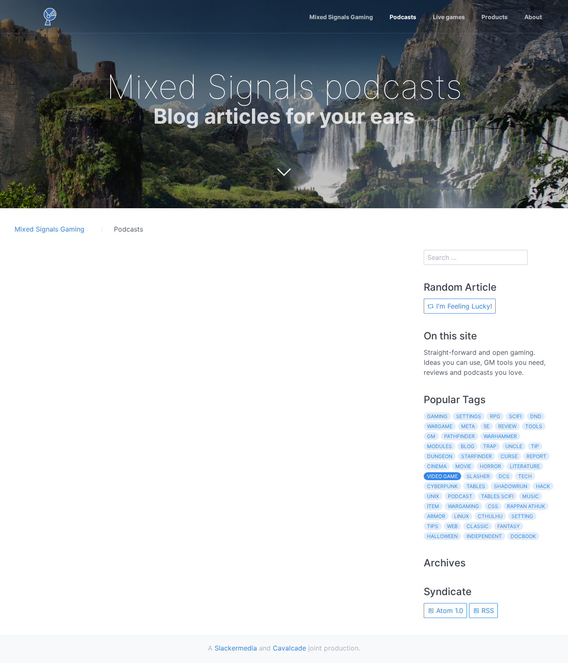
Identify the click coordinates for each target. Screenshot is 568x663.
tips (432, 526)
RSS (486, 610)
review (507, 426)
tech (525, 476)
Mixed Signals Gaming (341, 16)
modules (439, 446)
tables (476, 486)
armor (436, 516)
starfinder (476, 456)
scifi (515, 416)
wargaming (463, 506)
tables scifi (497, 496)
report (536, 456)
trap (489, 446)
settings (468, 416)
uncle (513, 446)
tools (533, 426)
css (493, 506)
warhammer (500, 436)
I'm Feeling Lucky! (463, 306)
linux (461, 516)
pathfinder (459, 436)
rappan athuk (526, 506)
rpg (495, 416)
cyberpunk (442, 486)
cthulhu (490, 516)
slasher (478, 476)
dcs (504, 476)
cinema (437, 466)
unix (433, 496)
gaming (437, 416)
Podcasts (403, 16)
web (452, 526)
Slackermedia (236, 648)
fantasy (508, 526)
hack (543, 486)
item (433, 506)
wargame (439, 426)
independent (484, 536)
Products (495, 16)
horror (490, 466)
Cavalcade (289, 648)
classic (478, 526)
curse (509, 456)
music (530, 496)
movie (463, 466)
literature (525, 466)
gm (431, 436)
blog (467, 446)
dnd (535, 416)
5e (486, 426)
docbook (523, 536)
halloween (442, 536)
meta (468, 426)
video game (442, 476)
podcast (460, 496)
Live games (449, 16)
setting (522, 516)
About (533, 16)
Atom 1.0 (448, 610)
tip (535, 446)
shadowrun (510, 486)
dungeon (439, 456)
